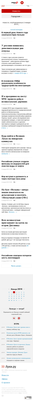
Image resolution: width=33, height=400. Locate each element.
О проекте (6, 382)
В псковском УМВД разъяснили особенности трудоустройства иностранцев (16, 83)
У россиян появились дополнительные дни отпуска (13, 48)
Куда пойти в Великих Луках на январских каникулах (13, 138)
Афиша (4, 379)
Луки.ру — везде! (16, 308)
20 (23, 296)
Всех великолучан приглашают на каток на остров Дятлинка (15, 223)
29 (11, 300)
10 (16, 294)
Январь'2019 (16, 289)
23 (14, 298)
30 (14, 300)
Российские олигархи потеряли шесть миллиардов (16, 256)
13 (23, 294)
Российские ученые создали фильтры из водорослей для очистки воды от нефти (15, 163)
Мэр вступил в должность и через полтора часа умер (15, 177)
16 (14, 296)
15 (11, 296)
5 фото (18, 144)
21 (9, 298)
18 (18, 296)
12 (21, 294)
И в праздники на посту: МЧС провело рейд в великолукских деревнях (14, 99)
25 (18, 298)
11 (18, 294)
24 (16, 298)
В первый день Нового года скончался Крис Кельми (15, 33)
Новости (16, 11)
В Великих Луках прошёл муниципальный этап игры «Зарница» (19, 340)
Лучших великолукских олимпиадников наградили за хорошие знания (18, 359)
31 (9, 292)
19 (21, 296)
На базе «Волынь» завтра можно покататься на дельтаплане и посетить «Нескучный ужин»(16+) (15, 193)
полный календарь (16, 29)
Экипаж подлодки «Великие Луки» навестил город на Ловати (17, 353)
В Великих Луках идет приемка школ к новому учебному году (18, 328)
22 (11, 298)
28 (9, 300)
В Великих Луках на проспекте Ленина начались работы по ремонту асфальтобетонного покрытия (18, 346)
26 (21, 298)
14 (9, 296)
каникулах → (6, 154)
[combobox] (16, 16)
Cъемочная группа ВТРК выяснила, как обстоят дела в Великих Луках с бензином (19, 334)
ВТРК (16, 323)
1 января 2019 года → (21, 73)
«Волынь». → (12, 212)
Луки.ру (20, 392)
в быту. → (5, 128)
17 (16, 296)
